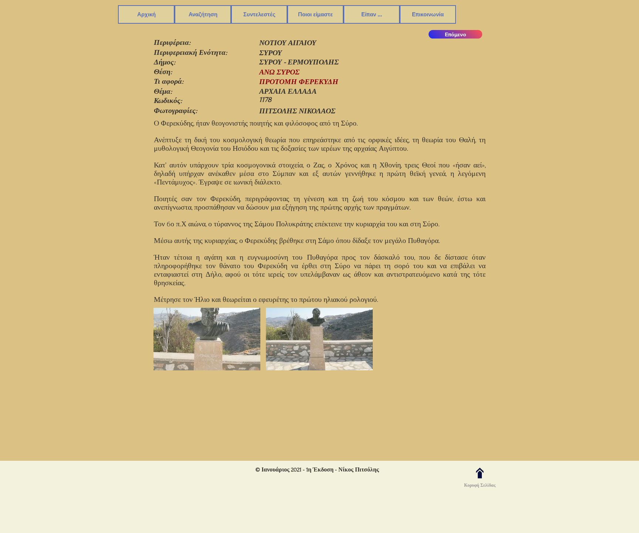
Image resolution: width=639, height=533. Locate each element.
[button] (203, 14)
